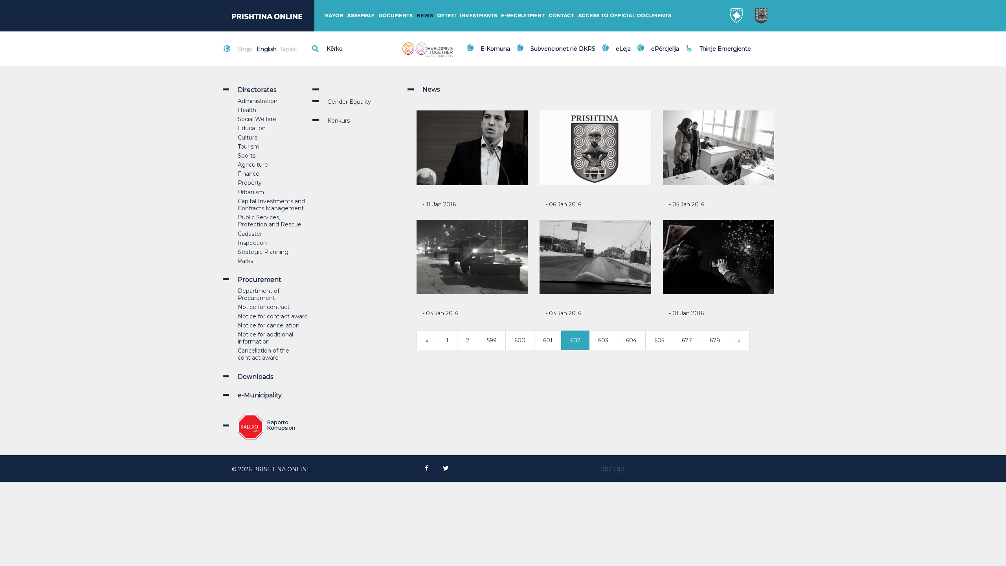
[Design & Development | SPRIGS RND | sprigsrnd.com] (612, 469)
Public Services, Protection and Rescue (269, 221)
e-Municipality (260, 395)
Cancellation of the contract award (263, 354)
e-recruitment (523, 15)
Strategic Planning (263, 251)
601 (548, 340)
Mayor (333, 15)
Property (250, 182)
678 (715, 340)
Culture (248, 137)
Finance (248, 173)
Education (252, 128)
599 (492, 340)
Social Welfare (257, 119)
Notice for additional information (265, 338)
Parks (245, 261)
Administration (257, 101)
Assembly (360, 15)
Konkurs (338, 120)
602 (575, 340)
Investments (478, 15)
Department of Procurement (258, 294)
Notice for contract (264, 307)
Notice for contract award (273, 316)
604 (631, 340)
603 (603, 340)
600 (519, 340)
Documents (395, 15)
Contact (561, 15)
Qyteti (446, 15)
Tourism (248, 146)
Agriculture (253, 164)
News (425, 15)
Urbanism (251, 192)
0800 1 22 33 (718, 44)
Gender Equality (349, 101)
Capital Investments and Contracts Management (271, 205)
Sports (246, 155)
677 (687, 340)
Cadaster (250, 233)
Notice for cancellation (268, 325)
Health (247, 110)
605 (659, 340)
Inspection (252, 242)
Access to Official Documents (624, 15)
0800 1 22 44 (719, 52)
